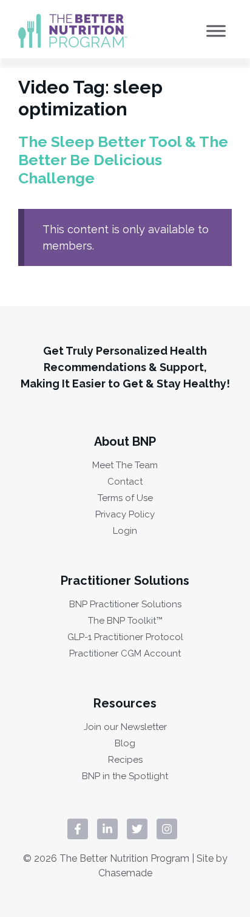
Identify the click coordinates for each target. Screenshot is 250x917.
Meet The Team (125, 465)
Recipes (125, 760)
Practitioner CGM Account (125, 653)
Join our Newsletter (125, 727)
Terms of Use (125, 498)
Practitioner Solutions (125, 580)
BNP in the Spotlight (125, 776)
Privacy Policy (125, 514)
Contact (125, 481)
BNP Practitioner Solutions (125, 604)
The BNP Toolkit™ (125, 621)
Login (125, 531)
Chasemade (125, 873)
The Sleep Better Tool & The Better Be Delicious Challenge (123, 159)
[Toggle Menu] (216, 30)
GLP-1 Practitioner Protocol (125, 637)
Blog (125, 743)
